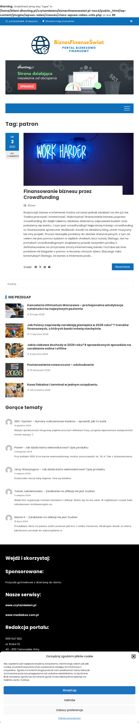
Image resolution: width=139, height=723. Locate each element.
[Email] (49, 267)
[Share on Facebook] (35, 267)
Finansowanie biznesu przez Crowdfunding (58, 194)
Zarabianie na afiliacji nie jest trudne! (70, 491)
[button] (133, 656)
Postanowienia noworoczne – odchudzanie (60, 365)
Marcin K (19, 517)
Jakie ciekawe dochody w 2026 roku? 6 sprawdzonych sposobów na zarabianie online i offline (79, 347)
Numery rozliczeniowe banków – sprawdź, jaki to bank (70, 421)
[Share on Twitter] (40, 267)
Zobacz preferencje (69, 710)
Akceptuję (69, 690)
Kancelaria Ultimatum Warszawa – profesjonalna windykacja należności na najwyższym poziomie (75, 307)
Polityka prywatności (69, 718)
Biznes (31, 205)
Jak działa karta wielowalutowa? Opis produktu (56, 447)
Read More (122, 267)
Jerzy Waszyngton (26, 469)
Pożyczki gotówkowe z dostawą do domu (33, 582)
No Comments (13, 155)
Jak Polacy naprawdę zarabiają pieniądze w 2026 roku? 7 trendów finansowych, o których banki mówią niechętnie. (78, 327)
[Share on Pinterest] (45, 267)
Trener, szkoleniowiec (28, 491)
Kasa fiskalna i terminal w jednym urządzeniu (62, 385)
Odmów (69, 700)
